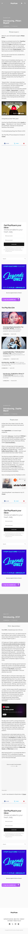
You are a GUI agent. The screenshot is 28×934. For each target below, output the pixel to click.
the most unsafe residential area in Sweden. (14, 644)
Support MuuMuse (8, 919)
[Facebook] (9, 924)
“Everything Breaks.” (10, 442)
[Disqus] (14, 164)
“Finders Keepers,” (17, 49)
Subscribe (14, 244)
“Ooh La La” (10, 436)
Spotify (23, 122)
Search (25, 259)
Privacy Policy (17, 920)
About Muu (16, 919)
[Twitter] (12, 924)
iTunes (3, 124)
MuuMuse (14, 3)
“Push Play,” (23, 41)
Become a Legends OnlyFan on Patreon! (14, 292)
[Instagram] (15, 924)
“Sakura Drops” (14, 90)
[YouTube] (18, 924)
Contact (22, 919)
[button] (2, 3)
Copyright (10, 920)
